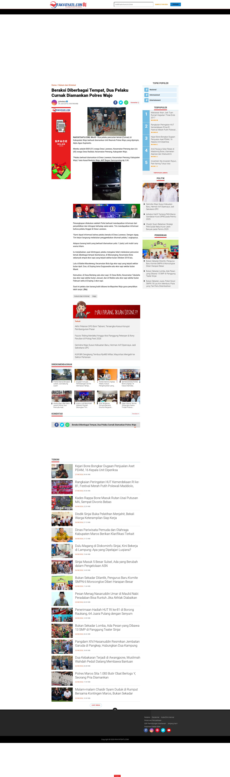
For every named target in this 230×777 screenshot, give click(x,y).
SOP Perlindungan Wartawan (155, 723)
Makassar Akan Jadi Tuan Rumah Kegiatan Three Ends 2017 (163, 115)
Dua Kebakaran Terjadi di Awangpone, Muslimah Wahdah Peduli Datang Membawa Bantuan (107, 659)
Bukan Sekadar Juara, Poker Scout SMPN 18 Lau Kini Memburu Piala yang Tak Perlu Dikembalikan (160, 283)
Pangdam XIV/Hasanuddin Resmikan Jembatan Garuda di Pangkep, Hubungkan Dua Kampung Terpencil (107, 645)
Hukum (100, 12)
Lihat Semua (96, 705)
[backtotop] (115, 710)
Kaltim (152, 12)
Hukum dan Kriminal (67, 85)
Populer (175, 4)
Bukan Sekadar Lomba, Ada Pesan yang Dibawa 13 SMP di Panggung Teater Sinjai (107, 627)
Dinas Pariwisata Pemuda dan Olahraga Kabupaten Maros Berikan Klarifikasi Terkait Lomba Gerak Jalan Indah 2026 (104, 534)
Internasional (155, 95)
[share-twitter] (121, 102)
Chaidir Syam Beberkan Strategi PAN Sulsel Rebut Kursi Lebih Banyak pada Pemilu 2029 (159, 226)
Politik (81, 12)
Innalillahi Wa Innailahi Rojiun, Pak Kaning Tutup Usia (163, 162)
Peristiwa (91, 12)
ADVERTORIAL (71, 12)
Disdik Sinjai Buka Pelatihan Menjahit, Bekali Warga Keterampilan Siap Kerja (104, 516)
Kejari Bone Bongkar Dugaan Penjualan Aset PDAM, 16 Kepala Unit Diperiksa (104, 468)
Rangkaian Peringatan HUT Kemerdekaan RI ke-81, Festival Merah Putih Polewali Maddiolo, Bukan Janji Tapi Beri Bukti (107, 486)
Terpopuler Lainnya (160, 173)
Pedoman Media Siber (152, 727)
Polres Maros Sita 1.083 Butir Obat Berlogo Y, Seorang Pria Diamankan (105, 675)
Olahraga (109, 12)
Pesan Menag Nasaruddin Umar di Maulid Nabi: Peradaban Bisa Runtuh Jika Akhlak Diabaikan (107, 596)
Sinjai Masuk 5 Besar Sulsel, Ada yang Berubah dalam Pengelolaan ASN (106, 564)
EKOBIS (118, 12)
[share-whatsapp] (126, 102)
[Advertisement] (115, 48)
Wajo (94, 296)
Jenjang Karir (173, 723)
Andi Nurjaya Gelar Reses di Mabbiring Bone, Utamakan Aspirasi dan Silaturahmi (162, 151)
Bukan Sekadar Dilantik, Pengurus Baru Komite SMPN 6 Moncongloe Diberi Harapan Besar (106, 580)
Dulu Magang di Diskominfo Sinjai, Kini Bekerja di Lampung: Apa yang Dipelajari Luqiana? (106, 548)
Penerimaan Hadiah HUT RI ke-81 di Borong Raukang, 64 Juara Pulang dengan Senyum (104, 612)
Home (52, 12)
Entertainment (155, 100)
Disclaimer (155, 717)
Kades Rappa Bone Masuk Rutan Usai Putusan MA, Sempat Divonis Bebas (106, 500)
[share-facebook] (115, 102)
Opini (145, 12)
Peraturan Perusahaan (152, 720)
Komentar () (135, 102)
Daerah (60, 12)
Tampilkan (135, 414)
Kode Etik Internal (167, 717)
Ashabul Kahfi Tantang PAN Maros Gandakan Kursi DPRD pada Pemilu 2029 (161, 216)
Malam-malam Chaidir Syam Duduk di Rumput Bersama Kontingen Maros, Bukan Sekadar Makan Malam (106, 693)
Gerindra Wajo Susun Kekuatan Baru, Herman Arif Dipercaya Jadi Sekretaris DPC (160, 206)
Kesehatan (136, 12)
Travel (126, 12)
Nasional (153, 90)
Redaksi (147, 717)
